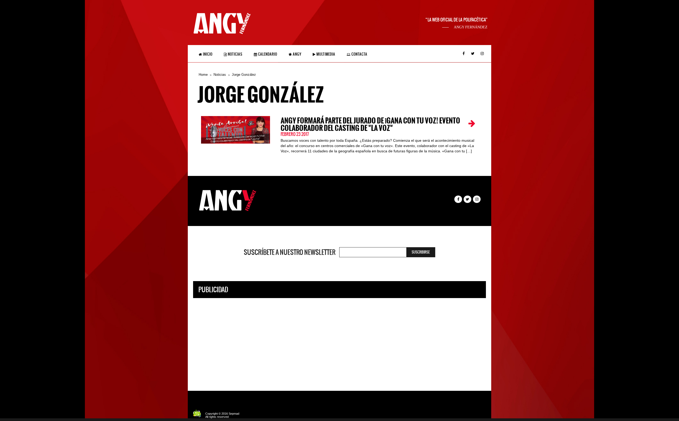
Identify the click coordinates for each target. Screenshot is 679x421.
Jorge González (244, 75)
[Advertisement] (339, 340)
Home (203, 75)
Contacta (359, 54)
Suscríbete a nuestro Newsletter (290, 252)
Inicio (207, 54)
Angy (296, 54)
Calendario (267, 54)
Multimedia (325, 54)
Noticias (234, 54)
